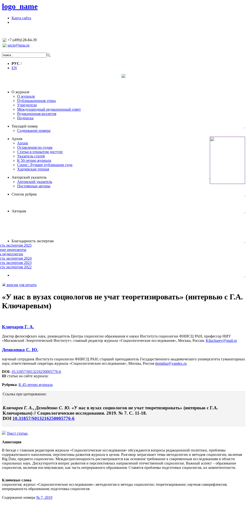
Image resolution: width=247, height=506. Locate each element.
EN (14, 68)
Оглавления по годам (34, 147)
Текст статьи (17, 433)
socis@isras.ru (18, 45)
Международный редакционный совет (49, 109)
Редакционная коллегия (36, 114)
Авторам (19, 211)
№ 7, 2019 (44, 497)
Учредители (27, 105)
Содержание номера (33, 130)
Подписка (25, 118)
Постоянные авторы (33, 186)
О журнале (20, 92)
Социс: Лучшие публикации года (44, 165)
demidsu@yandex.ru (171, 363)
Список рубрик (24, 194)
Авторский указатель (29, 177)
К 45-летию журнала (36, 385)
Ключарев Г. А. (18, 326)
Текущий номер (25, 126)
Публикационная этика (36, 101)
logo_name (20, 6)
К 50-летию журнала (34, 160)
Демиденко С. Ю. (20, 349)
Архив (17, 139)
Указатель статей (31, 156)
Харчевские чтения (33, 169)
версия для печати (21, 285)
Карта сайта (21, 18)
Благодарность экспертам (33, 241)
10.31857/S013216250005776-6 (36, 372)
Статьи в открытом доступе (40, 152)
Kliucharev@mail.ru (221, 340)
